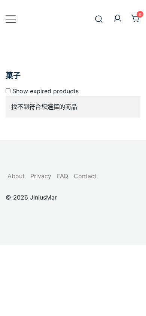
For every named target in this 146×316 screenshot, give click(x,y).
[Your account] (117, 19)
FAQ (62, 176)
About (16, 176)
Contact (85, 176)
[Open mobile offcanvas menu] (11, 19)
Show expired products (44, 91)
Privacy (40, 176)
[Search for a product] (99, 18)
